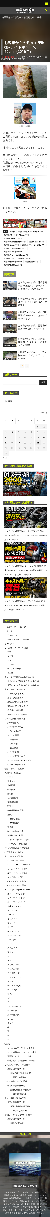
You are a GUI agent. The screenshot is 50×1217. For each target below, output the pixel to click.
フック (10, 981)
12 (19, 437)
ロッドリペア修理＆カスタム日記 (19, 677)
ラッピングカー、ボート (15, 860)
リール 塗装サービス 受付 (15, 1081)
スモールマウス (14, 964)
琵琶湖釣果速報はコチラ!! (13, 265)
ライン (10, 993)
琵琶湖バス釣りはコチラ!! (13, 252)
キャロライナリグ (15, 935)
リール (10, 1018)
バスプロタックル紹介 (14, 852)
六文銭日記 (15, 822)
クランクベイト (14, 939)
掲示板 (7, 1043)
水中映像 (14, 743)
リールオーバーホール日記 (16, 647)
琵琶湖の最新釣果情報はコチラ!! (15, 242)
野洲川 (10, 806)
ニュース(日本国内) (15, 693)
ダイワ (10, 656)
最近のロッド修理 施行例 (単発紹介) (23, 681)
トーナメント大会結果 (17, 714)
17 (6, 442)
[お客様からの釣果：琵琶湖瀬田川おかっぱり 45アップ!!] (10, 329)
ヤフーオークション (16, 764)
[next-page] (27, 366)
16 (44, 437)
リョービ (11, 664)
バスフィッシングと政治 (15, 881)
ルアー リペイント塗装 (17, 873)
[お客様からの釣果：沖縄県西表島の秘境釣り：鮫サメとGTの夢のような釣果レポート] (10, 285)
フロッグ (11, 952)
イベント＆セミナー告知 (18, 639)
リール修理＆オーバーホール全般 (22, 1052)
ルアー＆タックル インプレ (19, 760)
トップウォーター (15, 977)
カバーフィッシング (16, 893)
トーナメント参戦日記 (17, 843)
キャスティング (14, 931)
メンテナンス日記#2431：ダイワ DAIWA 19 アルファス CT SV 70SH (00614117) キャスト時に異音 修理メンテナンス (25, 605)
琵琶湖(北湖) (12, 797)
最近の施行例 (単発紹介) (20, 1089)
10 (6, 437)
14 (31, 437)
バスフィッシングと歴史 (15, 885)
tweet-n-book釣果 (15, 831)
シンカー (11, 998)
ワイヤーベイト (14, 1006)
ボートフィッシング (16, 902)
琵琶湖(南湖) (12, 802)
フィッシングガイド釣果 (18, 839)
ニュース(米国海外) (15, 697)
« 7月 (5, 457)
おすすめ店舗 (13, 752)
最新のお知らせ (20, 1077)
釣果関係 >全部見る (11, 17)
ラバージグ (12, 1010)
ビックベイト (13, 918)
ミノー (10, 956)
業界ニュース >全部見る (15, 689)
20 (25, 442)
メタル (10, 960)
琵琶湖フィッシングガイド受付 (18, 1114)
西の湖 (10, 793)
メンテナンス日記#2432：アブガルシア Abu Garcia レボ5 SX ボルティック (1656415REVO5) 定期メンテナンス (25, 535)
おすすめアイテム (15, 727)
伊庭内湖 (11, 789)
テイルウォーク (14, 668)
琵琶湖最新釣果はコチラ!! (13, 262)
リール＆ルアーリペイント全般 (21, 1048)
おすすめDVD (13, 722)
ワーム (10, 1002)
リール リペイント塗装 (17, 868)
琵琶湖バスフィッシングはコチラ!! (33, 245)
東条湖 (10, 827)
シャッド (11, 943)
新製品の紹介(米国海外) (17, 706)
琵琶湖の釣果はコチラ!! (37, 242)
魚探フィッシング (15, 906)
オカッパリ (12, 910)
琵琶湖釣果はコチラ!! (32, 262)
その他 (10, 672)
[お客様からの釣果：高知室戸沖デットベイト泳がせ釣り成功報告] (10, 302)
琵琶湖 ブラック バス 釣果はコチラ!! (30, 232)
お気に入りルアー (15, 731)
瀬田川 (10, 814)
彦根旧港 (11, 785)
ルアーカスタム (14, 1014)
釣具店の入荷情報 (15, 710)
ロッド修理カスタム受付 (15, 1098)
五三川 (10, 777)
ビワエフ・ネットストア (15, 627)
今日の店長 (9, 643)
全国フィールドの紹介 (14, 768)
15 (38, 437)
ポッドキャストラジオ (14, 856)
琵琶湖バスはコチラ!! (11, 245)
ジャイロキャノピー (16, 877)
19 (19, 442)
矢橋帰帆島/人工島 (15, 810)
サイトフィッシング (16, 898)
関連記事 (9, 274)
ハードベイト (13, 914)
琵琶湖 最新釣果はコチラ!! (13, 238)
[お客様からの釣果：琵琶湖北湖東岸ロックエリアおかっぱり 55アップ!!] (10, 315)
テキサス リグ (13, 973)
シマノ (10, 660)
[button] (46, 10)
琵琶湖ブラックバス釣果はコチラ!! (16, 255)
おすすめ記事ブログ (16, 756)
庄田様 (28, 126)
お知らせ (8, 631)
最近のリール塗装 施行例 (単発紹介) (23, 685)
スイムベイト (13, 948)
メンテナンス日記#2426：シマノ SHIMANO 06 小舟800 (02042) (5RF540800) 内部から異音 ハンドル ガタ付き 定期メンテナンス (25, 570)
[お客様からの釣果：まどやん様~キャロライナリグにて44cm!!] (10, 355)
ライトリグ (12, 989)
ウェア (10, 927)
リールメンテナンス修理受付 (17, 1064)
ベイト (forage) (14, 985)
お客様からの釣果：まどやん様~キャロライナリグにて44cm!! (32, 355)
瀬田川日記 (15, 818)
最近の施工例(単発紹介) (20, 1073)
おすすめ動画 (13, 735)
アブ (9, 652)
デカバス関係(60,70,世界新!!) (16, 847)
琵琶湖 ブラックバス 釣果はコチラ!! (16, 235)
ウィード (11, 923)
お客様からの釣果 (33, 17)
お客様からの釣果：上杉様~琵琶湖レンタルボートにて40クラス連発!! (32, 342)
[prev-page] (22, 366)
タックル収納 (13, 968)
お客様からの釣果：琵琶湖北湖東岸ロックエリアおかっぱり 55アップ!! (32, 315)
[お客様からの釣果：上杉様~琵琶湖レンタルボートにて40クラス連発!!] (10, 342)
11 (12, 437)
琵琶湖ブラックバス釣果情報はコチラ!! (17, 258)
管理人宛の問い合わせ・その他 (21, 1060)
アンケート (12, 635)
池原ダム (11, 781)
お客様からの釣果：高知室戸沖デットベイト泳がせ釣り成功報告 (32, 302)
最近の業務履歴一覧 (16, 1068)
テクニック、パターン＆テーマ (18, 889)
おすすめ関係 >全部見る (15, 718)
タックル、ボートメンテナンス (18, 864)
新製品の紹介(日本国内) (17, 702)
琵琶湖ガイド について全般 (19, 1056)
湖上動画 (14, 747)
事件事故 (14, 739)
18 (12, 442)
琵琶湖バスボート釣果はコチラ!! (15, 248)
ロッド (10, 1023)
